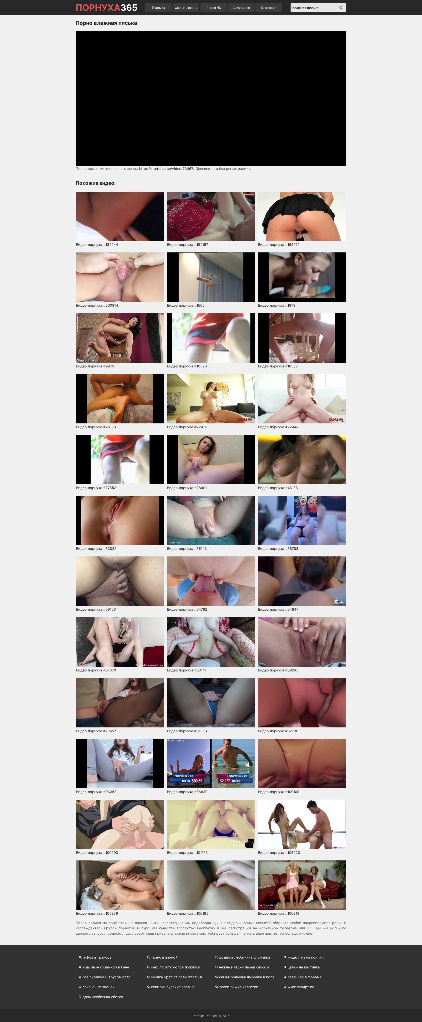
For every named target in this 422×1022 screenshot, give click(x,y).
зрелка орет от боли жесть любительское (180, 977)
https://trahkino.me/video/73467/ (167, 168)
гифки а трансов (97, 957)
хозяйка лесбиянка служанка (244, 957)
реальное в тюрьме (304, 977)
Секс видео (241, 7)
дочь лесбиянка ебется (103, 997)
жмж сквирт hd (300, 987)
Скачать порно (186, 7)
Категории (268, 7)
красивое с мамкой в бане (106, 967)
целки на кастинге (303, 967)
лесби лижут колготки (238, 987)
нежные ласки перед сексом (244, 967)
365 (107, 8)
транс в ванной (164, 957)
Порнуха (158, 7)
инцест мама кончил (305, 957)
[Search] (341, 7)
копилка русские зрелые (172, 987)
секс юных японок (99, 987)
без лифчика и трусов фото (107, 977)
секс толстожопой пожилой (175, 967)
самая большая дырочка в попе (246, 977)
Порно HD (213, 7)
